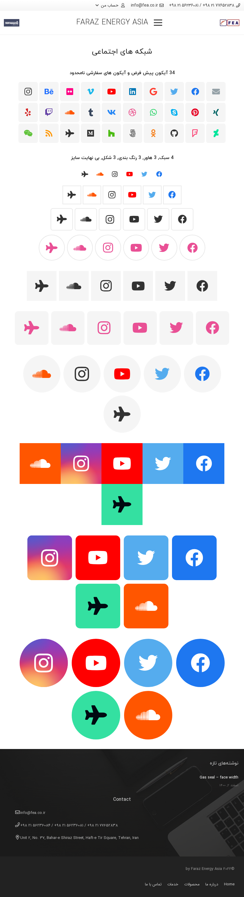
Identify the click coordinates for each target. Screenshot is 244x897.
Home (229, 884)
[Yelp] (28, 112)
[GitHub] (174, 133)
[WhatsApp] (153, 112)
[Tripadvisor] (69, 133)
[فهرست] (158, 22)
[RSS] (49, 133)
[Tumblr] (90, 112)
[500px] (132, 133)
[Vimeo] (90, 91)
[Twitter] (174, 91)
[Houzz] (111, 133)
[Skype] (174, 112)
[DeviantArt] (216, 133)
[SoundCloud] (69, 112)
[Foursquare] (195, 133)
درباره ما (211, 884)
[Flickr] (69, 91)
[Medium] (90, 133)
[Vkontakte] (111, 112)
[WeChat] (28, 133)
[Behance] (49, 91)
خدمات (172, 884)
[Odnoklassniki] (153, 133)
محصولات (192, 884)
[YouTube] (111, 91)
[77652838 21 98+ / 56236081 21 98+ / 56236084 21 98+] (15, 825)
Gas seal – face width (219, 777)
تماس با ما (153, 884)
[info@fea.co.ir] (15, 813)
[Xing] (216, 112)
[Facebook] (195, 91)
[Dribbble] (132, 112)
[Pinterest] (195, 112)
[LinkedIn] (132, 91)
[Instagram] (28, 91)
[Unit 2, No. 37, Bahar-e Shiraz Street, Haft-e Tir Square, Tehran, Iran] (15, 838)
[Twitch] (49, 112)
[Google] (153, 91)
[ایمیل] (216, 91)
